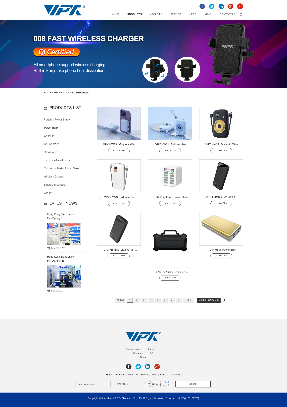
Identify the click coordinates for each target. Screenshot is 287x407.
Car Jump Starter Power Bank (61, 169)
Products (134, 14)
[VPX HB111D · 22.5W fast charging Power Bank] (119, 229)
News (208, 14)
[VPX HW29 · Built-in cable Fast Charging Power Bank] (119, 176)
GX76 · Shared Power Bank (172, 197)
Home (115, 14)
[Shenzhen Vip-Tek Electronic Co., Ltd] (64, 16)
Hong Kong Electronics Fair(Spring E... (60, 216)
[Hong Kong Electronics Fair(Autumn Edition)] (67, 276)
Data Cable (50, 152)
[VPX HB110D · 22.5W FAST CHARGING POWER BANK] (221, 176)
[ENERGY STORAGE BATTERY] (170, 240)
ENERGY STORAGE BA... (172, 272)
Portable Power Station (57, 120)
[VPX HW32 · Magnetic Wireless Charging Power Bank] (119, 123)
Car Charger (51, 144)
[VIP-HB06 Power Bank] (221, 229)
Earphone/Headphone (57, 160)
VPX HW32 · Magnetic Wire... (120, 145)
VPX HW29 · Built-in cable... (120, 197)
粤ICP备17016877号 (188, 399)
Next (189, 300)
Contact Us (228, 14)
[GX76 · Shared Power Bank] (170, 176)
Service (176, 14)
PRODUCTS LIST (65, 108)
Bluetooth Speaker (55, 185)
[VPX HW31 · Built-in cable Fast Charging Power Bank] (170, 123)
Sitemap (170, 399)
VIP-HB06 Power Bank (223, 250)
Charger (49, 136)
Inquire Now (119, 150)
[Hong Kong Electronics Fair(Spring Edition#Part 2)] (67, 234)
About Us (156, 14)
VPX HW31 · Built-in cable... (171, 145)
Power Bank (80, 93)
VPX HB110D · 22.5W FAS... (223, 197)
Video (192, 14)
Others (48, 193)
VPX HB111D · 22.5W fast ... (121, 250)
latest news (63, 204)
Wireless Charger (54, 177)
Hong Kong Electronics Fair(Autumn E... (60, 259)
